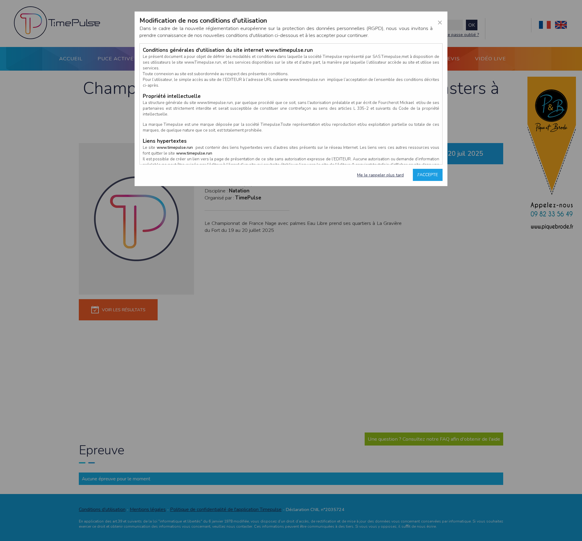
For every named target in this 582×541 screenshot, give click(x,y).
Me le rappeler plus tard (380, 175)
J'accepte (427, 175)
